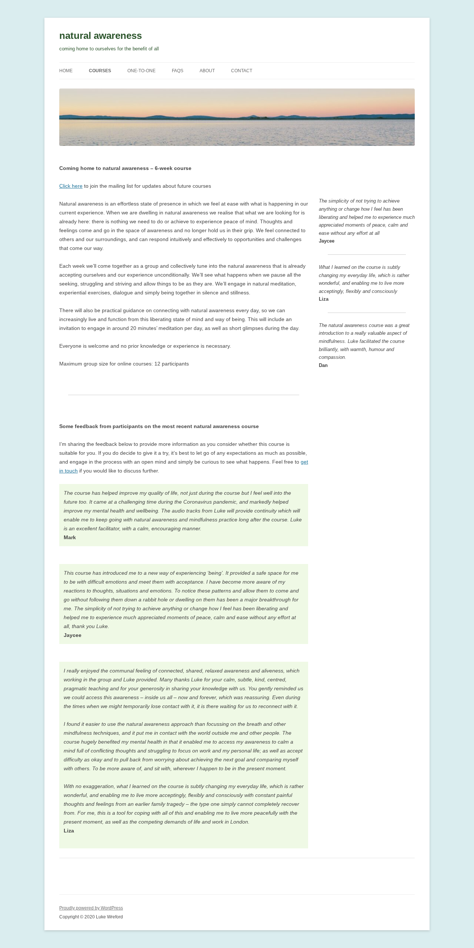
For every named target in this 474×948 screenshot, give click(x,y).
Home (66, 70)
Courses (100, 70)
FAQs (177, 70)
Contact (241, 70)
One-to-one (141, 70)
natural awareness (100, 35)
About (207, 70)
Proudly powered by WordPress (91, 908)
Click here (71, 186)
